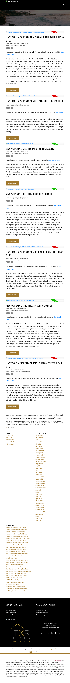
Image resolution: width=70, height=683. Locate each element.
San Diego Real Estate (54, 422)
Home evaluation (11, 612)
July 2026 (38, 439)
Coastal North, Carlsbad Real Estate (33, 414)
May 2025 (38, 470)
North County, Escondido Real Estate (42, 421)
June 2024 (39, 494)
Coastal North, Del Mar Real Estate (49, 414)
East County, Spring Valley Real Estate (27, 418)
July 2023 (38, 516)
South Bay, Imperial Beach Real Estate (24, 424)
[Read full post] (35, 33)
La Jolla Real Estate (54, 418)
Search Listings (41, 615)
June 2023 (39, 518)
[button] (41, 633)
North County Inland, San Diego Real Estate (26, 421)
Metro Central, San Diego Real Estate (20, 105)
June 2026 (39, 442)
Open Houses (10, 439)
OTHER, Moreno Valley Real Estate (28, 422)
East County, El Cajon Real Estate (28, 417)
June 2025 (39, 468)
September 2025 (41, 461)
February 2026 (40, 450)
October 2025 (40, 459)
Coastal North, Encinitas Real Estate (16, 534)
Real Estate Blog (11, 442)
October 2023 (40, 510)
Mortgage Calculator (42, 612)
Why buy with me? (41, 610)
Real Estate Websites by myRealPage (49, 649)
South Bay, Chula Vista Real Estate (16, 586)
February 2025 (40, 477)
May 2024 (38, 496)
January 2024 (40, 505)
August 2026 (39, 437)
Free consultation (11, 615)
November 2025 (40, 457)
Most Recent (39, 435)
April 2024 (39, 499)
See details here (54, 160)
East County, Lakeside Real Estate (19, 198)
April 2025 (39, 472)
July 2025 (38, 466)
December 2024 (40, 481)
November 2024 (40, 483)
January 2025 (40, 479)
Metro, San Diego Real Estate (18, 45)
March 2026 (39, 448)
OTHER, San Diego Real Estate (43, 422)
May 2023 (38, 520)
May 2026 (38, 444)
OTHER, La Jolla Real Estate (15, 422)
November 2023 (40, 507)
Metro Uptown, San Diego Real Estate (20, 371)
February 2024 (40, 503)
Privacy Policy (36, 649)
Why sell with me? (11, 610)
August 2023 (39, 514)
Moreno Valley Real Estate (53, 420)
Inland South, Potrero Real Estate (42, 418)
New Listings (10, 437)
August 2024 (39, 490)
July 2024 (38, 492)
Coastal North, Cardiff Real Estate (19, 414)
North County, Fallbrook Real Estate (16, 575)
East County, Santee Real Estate (12, 418)
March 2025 (39, 475)
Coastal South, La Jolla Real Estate (19, 153)
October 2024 (40, 485)
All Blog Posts (10, 435)
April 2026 (39, 446)
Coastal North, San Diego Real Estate (22, 415)
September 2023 (41, 512)
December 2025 (40, 455)
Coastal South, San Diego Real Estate (13, 417)
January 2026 (40, 453)
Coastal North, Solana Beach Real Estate (39, 415)
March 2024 (39, 501)
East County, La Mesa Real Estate (43, 417)
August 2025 (39, 464)
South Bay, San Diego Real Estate (39, 424)
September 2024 (41, 488)
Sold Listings (10, 444)
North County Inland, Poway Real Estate (17, 569)
